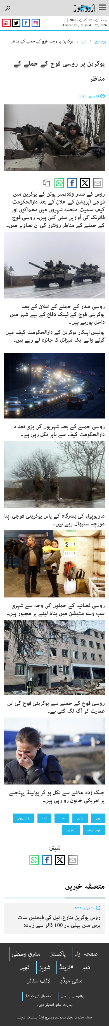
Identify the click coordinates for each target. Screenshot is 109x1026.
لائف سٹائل (39, 980)
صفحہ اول (86, 954)
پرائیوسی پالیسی (72, 996)
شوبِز (44, 967)
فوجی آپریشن (93, 830)
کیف (44, 818)
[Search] (8, 8)
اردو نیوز (71, 830)
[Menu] (102, 8)
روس (98, 818)
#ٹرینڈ (66, 967)
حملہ (62, 818)
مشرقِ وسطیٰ (26, 954)
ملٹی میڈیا (71, 980)
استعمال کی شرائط (38, 996)
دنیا (84, 41)
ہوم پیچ (100, 41)
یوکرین (80, 818)
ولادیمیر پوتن (24, 818)
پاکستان (57, 954)
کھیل (25, 967)
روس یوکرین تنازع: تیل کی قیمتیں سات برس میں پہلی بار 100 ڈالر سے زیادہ (58, 921)
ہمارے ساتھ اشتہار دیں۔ (55, 1005)
